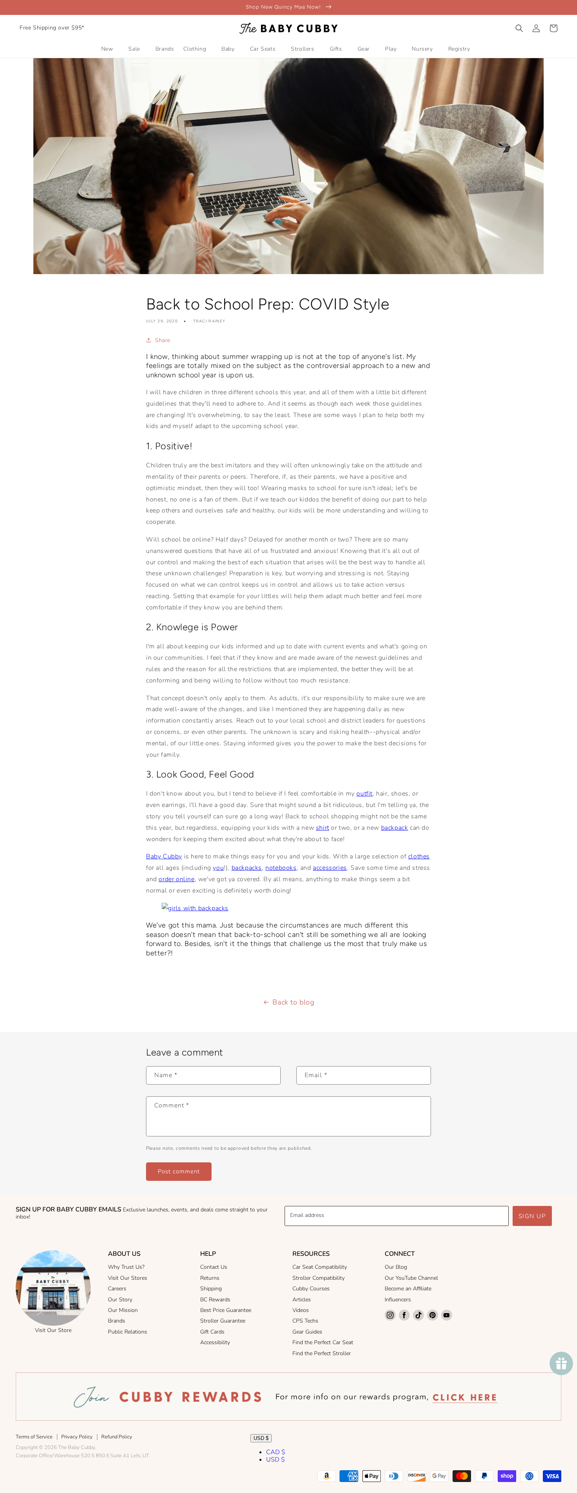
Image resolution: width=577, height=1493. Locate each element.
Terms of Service (34, 1436)
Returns (209, 1278)
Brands (116, 1321)
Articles (301, 1299)
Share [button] (162, 340)
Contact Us (213, 1267)
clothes (419, 856)
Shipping (211, 1288)
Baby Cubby (164, 856)
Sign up (532, 1216)
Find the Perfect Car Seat (322, 1342)
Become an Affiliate (408, 1288)
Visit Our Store (53, 1330)
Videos (300, 1310)
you (218, 868)
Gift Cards (212, 1332)
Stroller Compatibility (318, 1278)
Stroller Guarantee (222, 1321)
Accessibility (215, 1342)
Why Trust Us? (126, 1267)
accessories (330, 868)
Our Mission (123, 1310)
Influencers (398, 1299)
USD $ (261, 1438)
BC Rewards (215, 1299)
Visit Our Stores (127, 1278)
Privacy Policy (77, 1436)
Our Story (120, 1299)
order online (176, 879)
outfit (364, 793)
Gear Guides (307, 1332)
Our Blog (396, 1267)
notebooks (280, 868)
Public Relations (127, 1332)
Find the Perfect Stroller (321, 1353)
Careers (117, 1288)
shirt (322, 827)
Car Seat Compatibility (319, 1267)
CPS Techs (305, 1321)
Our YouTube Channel (411, 1278)
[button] (519, 28)
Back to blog (293, 1002)
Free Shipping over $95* (52, 27)
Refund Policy (116, 1436)
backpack (394, 827)
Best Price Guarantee (225, 1310)
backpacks (247, 868)
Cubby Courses (311, 1288)
